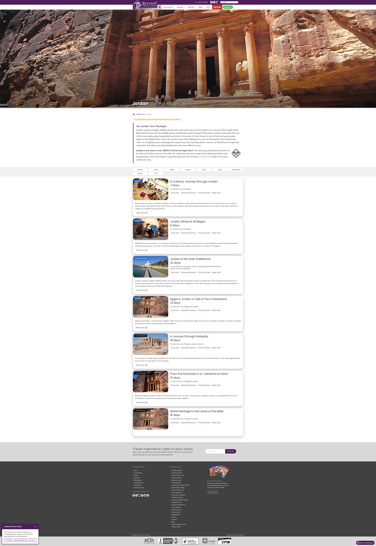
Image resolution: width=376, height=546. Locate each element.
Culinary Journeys (177, 473)
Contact (174, 519)
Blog (173, 522)
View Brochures (212, 492)
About (174, 517)
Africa (136, 470)
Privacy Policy (176, 527)
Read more (141, 213)
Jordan (172, 170)
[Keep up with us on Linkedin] (145, 495)
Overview (175, 193)
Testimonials (176, 514)
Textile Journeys (177, 478)
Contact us (204, 156)
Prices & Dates (204, 193)
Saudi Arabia (236, 170)
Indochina (137, 478)
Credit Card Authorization (180, 500)
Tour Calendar (176, 507)
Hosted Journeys (177, 470)
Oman (204, 170)
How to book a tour (178, 490)
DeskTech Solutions (239, 535)
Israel (156, 170)
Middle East (140, 114)
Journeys (180, 7)
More (200, 7)
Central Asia (138, 473)
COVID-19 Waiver (177, 497)
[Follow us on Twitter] (136, 495)
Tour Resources (177, 510)
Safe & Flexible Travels (179, 524)
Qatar (220, 170)
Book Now (227, 7)
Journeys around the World (180, 485)
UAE (156, 173)
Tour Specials (176, 512)
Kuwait (188, 170)
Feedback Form (176, 502)
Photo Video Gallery (178, 487)
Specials (217, 7)
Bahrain (140, 170)
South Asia (137, 485)
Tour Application (177, 492)
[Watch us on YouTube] (217, 2)
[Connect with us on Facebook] (211, 2)
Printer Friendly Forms (178, 505)
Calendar (191, 7)
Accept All (9, 540)
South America (138, 483)
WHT (208, 8)
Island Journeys (176, 480)
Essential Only (20, 540)
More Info (31, 540)
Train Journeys (176, 483)
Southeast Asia (139, 487)
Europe (136, 475)
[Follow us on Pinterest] (142, 495)
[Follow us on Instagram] (214, 2)
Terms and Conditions (179, 495)
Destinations (168, 7)
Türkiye (140, 173)
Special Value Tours (178, 475)
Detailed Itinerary (188, 193)
